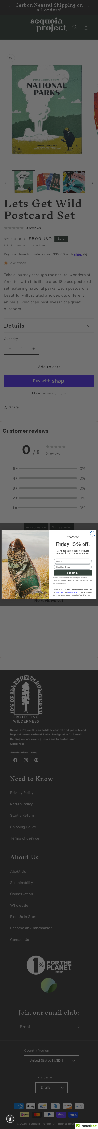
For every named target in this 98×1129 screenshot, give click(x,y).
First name (59, 557)
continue (72, 573)
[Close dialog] (92, 533)
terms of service (72, 592)
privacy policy (60, 592)
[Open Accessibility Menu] (10, 1118)
